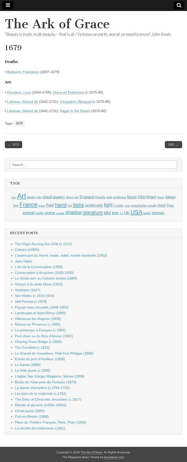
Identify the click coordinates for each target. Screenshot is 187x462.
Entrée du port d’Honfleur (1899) (40, 359)
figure (132, 197)
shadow (73, 212)
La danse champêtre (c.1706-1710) (42, 388)
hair (50, 205)
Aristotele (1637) (27, 290)
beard (31, 197)
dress (69, 197)
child (38, 197)
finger (151, 197)
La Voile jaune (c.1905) (32, 370)
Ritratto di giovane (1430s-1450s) (40, 405)
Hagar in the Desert (75, 111)
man (127, 205)
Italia (78, 205)
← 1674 (13, 144)
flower (160, 197)
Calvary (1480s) (27, 249)
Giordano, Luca (19, 92)
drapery (59, 197)
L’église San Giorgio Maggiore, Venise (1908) (49, 376)
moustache (139, 205)
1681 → (173, 144)
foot (16, 205)
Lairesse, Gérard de (22, 102)
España (100, 197)
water (147, 213)
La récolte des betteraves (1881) (40, 428)
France (28, 204)
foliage (170, 197)
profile (40, 213)
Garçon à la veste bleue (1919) (39, 284)
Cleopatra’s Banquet (75, 102)
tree (115, 213)
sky (107, 212)
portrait (29, 213)
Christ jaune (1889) (30, 411)
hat (70, 205)
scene (50, 213)
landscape (94, 205)
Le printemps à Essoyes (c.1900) (40, 330)
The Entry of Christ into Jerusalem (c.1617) (48, 399)
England (87, 197)
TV (121, 213)
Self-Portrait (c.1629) (31, 301)
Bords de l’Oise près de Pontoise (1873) (45, 382)
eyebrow (119, 197)
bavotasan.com (114, 457)
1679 (19, 123)
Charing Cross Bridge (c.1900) (38, 342)
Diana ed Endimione (68, 92)
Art (21, 196)
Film (142, 197)
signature (93, 212)
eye (109, 197)
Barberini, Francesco (23, 72)
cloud (47, 196)
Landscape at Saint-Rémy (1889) (40, 313)
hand (61, 205)
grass (41, 205)
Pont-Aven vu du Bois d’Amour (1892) (44, 336)
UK (127, 212)
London (119, 205)
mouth (152, 205)
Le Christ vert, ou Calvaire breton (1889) (46, 278)
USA (136, 212)
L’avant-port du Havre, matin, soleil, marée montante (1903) (61, 255)
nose (161, 205)
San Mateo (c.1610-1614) (35, 296)
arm (13, 197)
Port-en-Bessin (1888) (32, 416)
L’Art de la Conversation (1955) (39, 267)
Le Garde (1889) (28, 365)
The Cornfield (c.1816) (32, 347)
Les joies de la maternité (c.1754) (40, 393)
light (108, 205)
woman (158, 213)
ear (76, 197)
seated (60, 213)
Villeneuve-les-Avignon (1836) (38, 319)
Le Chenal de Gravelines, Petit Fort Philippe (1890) (54, 353)
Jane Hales (23, 261)
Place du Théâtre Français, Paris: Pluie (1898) (50, 422)
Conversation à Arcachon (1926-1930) (44, 273)
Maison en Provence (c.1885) (37, 324)
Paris (170, 205)
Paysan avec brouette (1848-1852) (42, 307)
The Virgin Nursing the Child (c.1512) (43, 244)
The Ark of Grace (57, 24)
